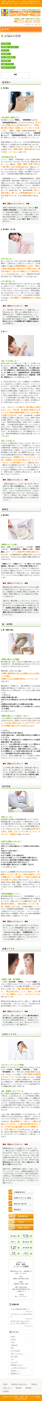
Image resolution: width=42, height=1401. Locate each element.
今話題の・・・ (15, 1370)
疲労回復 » (6, 61)
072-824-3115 (23, 1296)
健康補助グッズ (15, 1373)
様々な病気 (14, 1356)
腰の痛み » (6, 54)
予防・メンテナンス (17, 1353)
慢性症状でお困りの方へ (19, 1384)
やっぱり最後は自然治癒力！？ (20, 1309)
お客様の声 (14, 1345)
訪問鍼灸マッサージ (17, 1365)
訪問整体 (6, 1391)
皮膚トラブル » (7, 64)
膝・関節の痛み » (8, 57)
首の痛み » (6, 44)
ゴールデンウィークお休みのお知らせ (21, 1315)
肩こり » (5, 50)
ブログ (13, 1342)
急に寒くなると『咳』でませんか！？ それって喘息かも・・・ (21, 1322)
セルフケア (14, 1362)
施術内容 (19, 1388)
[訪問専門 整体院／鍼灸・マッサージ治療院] (21, 15)
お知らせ (13, 1339)
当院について (7, 1388)
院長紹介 (34, 1384)
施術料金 (28, 1388)
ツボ (12, 1359)
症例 (12, 1348)
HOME (5, 1384)
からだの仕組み (15, 1351)
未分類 (13, 1336)
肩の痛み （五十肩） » (10, 47)
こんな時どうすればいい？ (19, 1368)
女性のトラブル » (8, 67)
